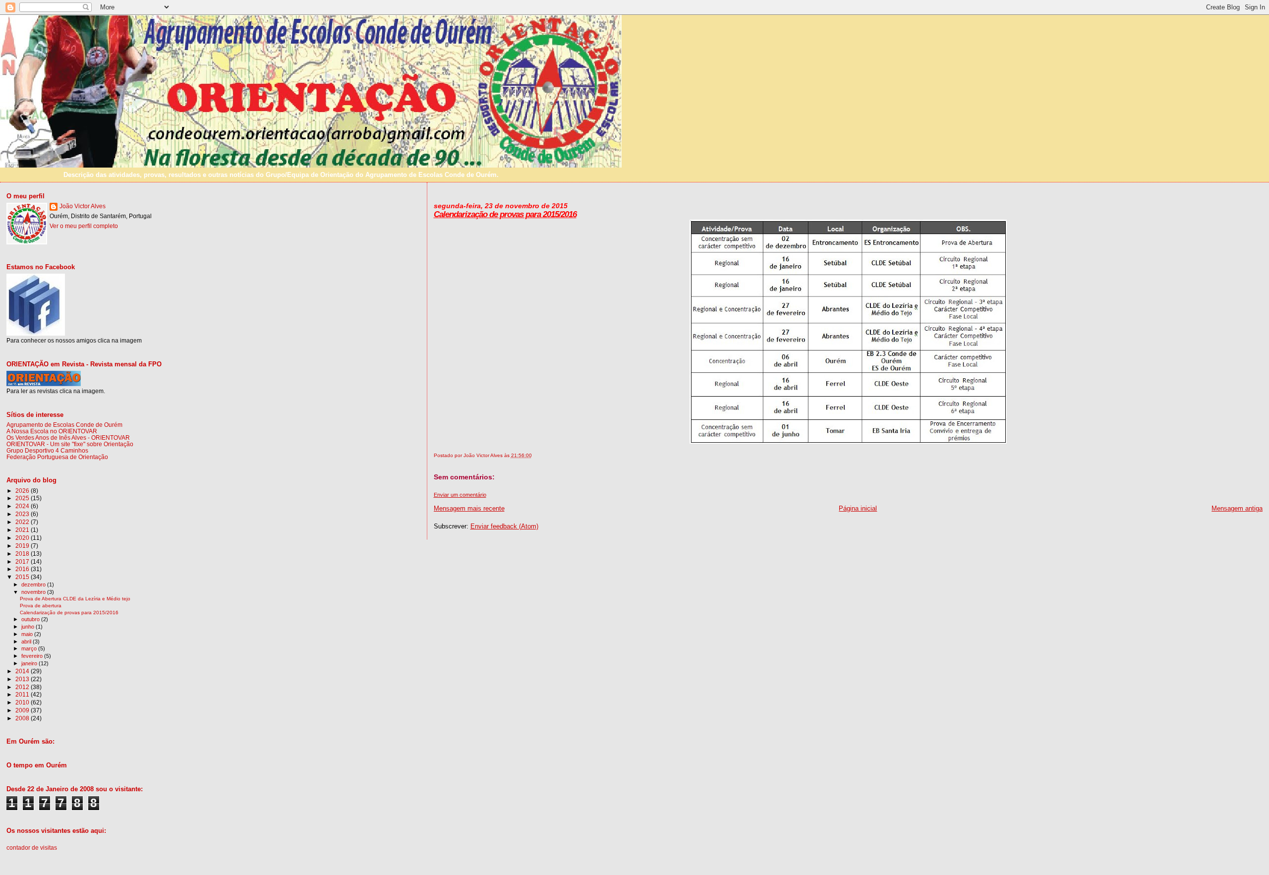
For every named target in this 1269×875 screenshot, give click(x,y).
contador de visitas (31, 847)
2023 (23, 514)
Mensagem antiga (1237, 508)
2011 (23, 694)
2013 (23, 679)
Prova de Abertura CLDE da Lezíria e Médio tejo (75, 598)
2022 (23, 522)
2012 (23, 687)
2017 (23, 561)
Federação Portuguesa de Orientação (57, 457)
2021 (23, 529)
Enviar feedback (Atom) (504, 526)
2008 (23, 718)
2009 (23, 710)
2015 (23, 577)
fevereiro (32, 656)
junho (28, 627)
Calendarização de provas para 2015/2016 (505, 214)
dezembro (34, 584)
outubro (31, 619)
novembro (34, 592)
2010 (23, 702)
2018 (23, 553)
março (29, 648)
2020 (23, 537)
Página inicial (858, 508)
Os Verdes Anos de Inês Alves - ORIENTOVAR (68, 437)
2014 (23, 671)
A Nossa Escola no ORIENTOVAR (51, 431)
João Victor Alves (82, 206)
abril (27, 641)
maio (27, 634)
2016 (23, 569)
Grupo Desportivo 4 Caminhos (47, 450)
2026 (23, 490)
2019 (23, 545)
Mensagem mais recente (469, 508)
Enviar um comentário (460, 495)
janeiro (30, 663)
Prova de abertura (40, 605)
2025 (23, 498)
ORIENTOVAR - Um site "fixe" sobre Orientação (69, 444)
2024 (23, 506)
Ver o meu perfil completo (84, 226)
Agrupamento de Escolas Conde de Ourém (64, 424)
